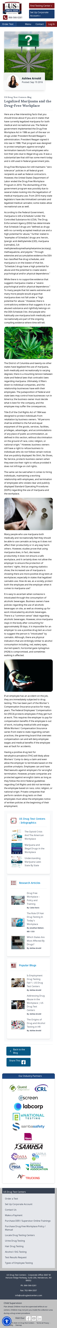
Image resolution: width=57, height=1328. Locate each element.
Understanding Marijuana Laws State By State (33, 862)
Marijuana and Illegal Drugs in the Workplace (34, 848)
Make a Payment (13, 1215)
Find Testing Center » (41, 5)
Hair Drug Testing (14, 1246)
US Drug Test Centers (26, 1323)
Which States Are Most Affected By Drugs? (36, 941)
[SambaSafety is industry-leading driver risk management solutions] (28, 1126)
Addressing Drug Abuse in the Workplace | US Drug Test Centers (36, 1003)
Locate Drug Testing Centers (20, 1235)
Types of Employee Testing (19, 1262)
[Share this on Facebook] (23, 1062)
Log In (51, 24)
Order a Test (11, 1198)
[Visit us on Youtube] (34, 1318)
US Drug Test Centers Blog (18, 97)
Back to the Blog (19, 1051)
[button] (7, 1321)
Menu (28, 24)
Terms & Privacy (43, 1323)
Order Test (7, 24)
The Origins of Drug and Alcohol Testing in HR (36, 1023)
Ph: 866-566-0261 (29, 1285)
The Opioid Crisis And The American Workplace (34, 835)
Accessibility (8, 1325)
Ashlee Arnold (31, 78)
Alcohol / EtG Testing (16, 1251)
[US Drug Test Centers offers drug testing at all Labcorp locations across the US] (28, 1107)
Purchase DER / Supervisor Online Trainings (28, 1220)
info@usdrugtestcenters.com (28, 1295)
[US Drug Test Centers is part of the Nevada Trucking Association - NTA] (36, 1166)
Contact (40, 24)
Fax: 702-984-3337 (28, 1290)
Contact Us (10, 1209)
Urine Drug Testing (15, 1240)
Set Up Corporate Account (18, 1204)
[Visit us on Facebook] (28, 1318)
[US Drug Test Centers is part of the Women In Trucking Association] (28, 1176)
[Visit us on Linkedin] (39, 1318)
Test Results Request (16, 1257)
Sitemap (18, 1325)
